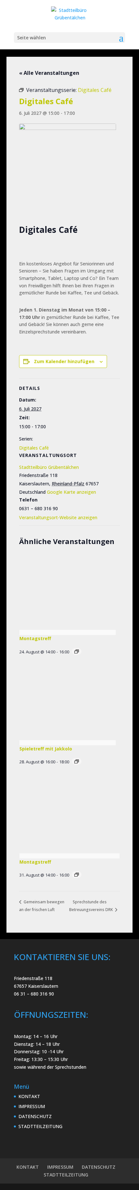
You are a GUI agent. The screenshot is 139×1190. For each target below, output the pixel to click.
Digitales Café (34, 448)
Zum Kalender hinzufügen (64, 361)
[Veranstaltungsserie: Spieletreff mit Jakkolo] (76, 761)
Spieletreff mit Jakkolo (45, 749)
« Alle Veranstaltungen (49, 72)
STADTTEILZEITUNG (40, 1126)
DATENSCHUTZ (35, 1116)
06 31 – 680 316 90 (34, 994)
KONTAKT (29, 1096)
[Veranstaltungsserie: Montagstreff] (76, 651)
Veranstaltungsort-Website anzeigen (58, 517)
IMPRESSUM (31, 1106)
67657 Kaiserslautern (36, 986)
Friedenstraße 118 (33, 978)
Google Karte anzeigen (71, 492)
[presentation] (67, 594)
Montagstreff (35, 638)
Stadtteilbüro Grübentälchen (49, 467)
